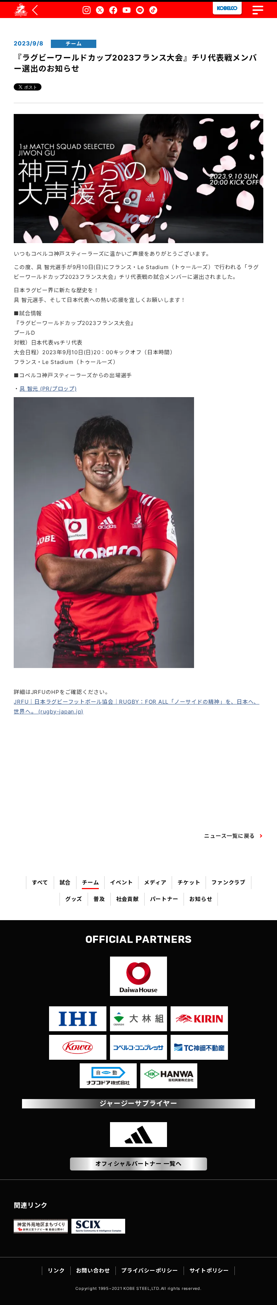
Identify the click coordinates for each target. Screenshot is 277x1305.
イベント (121, 882)
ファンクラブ (228, 882)
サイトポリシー (209, 1270)
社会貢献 (127, 899)
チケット (188, 882)
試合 (65, 882)
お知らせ (200, 899)
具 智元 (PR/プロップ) (48, 388)
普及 (99, 899)
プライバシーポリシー (149, 1270)
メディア (155, 882)
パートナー (164, 899)
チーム (90, 882)
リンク (56, 1270)
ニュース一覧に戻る (229, 835)
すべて (40, 882)
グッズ (73, 899)
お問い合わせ (93, 1270)
